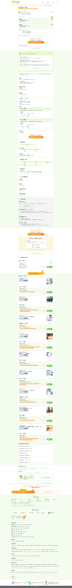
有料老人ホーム (20, 551)
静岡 (19, 529)
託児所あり (43, 572)
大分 (25, 536)
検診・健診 (40, 545)
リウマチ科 (13, 567)
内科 (20, 564)
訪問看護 (31, 545)
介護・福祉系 (36, 545)
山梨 (26, 526)
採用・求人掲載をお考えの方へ (30, 505)
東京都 (25, 5)
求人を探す (38, 499)
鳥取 (19, 533)
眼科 (34, 566)
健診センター (48, 551)
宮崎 (27, 536)
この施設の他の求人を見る (36, 48)
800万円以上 (39, 555)
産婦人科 (31, 566)
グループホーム (34, 551)
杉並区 (29, 5)
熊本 (23, 536)
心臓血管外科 (55, 564)
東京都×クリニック (26, 469)
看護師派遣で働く (39, 501)
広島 (14, 533)
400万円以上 (19, 555)
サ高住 (39, 551)
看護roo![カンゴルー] (14, 5)
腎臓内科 (39, 564)
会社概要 (13, 576)
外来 (14, 545)
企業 (57, 551)
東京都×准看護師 (20, 469)
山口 (23, 533)
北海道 (18, 524)
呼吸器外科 (50, 564)
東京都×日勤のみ (32, 469)
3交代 (15, 560)
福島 (31, 524)
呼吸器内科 (23, 564)
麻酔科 (58, 566)
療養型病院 (25, 549)
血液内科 (36, 564)
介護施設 (46, 549)
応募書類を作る (47, 499)
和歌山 (26, 531)
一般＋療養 (20, 549)
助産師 (23, 541)
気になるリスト (55, 499)
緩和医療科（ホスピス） (33, 567)
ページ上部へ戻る (35, 253)
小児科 (28, 566)
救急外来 (23, 545)
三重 (21, 529)
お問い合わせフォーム (17, 505)
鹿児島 (30, 536)
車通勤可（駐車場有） (34, 572)
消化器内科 (28, 564)
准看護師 (16, 541)
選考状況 (29, 499)
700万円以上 (34, 555)
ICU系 (26, 545)
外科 (47, 564)
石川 (21, 526)
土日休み (22, 572)
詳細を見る (49, 266)
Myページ (21, 499)
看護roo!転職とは (14, 499)
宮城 (24, 524)
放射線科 (54, 566)
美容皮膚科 (17, 564)
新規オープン (14, 572)
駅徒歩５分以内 (27, 572)
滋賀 (21, 531)
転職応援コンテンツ (31, 501)
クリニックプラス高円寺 (35, 5)
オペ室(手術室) (18, 545)
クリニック (33, 549)
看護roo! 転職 (21, 5)
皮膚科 (41, 566)
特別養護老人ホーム (52, 549)
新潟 (17, 526)
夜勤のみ (21, 560)
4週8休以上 (18, 572)
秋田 (26, 524)
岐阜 (16, 529)
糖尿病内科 (43, 564)
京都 (16, 531)
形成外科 (25, 566)
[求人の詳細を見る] (36, 286)
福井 (24, 526)
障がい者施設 (43, 551)
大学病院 (16, 549)
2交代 (12, 560)
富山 (19, 526)
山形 (29, 524)
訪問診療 (49, 545)
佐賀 (18, 536)
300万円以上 (14, 555)
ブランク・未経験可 (49, 572)
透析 (28, 545)
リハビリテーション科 (19, 567)
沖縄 (32, 536)
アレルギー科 (26, 567)
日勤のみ (18, 560)
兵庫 (19, 531)
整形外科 (21, 566)
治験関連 (56, 545)
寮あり (39, 572)
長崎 (21, 536)
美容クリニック (38, 549)
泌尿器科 (44, 566)
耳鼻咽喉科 (38, 566)
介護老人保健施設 (14, 551)
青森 (20, 524)
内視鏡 (53, 545)
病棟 (12, 545)
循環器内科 (32, 564)
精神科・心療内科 (50, 566)
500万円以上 (24, 555)
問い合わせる (23, 203)
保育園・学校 (45, 545)
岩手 (22, 524)
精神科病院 (29, 549)
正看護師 (13, 541)
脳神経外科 (17, 566)
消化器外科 (13, 566)
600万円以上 (29, 555)
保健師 (20, 541)
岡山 (16, 533)
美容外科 (13, 564)
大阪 (14, 531)
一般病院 (13, 549)
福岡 (16, 536)
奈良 (23, 531)
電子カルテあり (55, 572)
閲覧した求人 (14, 501)
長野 (28, 526)
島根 (21, 533)
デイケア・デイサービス (27, 551)
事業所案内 (13, 578)
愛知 (14, 529)
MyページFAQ (47, 501)
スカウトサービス (22, 501)
